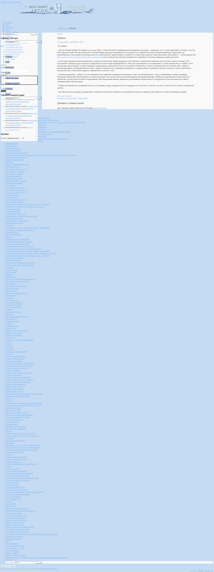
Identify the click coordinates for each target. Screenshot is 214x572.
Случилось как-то (12, 461)
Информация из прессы (14, 213)
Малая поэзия (10, 270)
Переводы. (9, 337)
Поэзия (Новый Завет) (14, 359)
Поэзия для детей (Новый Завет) (18, 366)
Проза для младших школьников (18, 415)
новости (8, 309)
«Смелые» (42, 127)
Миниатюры (10, 277)
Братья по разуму (12, 150)
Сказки (8, 454)
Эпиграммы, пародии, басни (16, 532)
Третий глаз (10, 504)
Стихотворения (11, 485)
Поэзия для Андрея (13, 361)
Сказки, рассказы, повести (15, 459)
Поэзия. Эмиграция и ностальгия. (18, 380)
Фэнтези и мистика (13, 513)
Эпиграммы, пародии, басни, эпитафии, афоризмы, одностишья (31, 534)
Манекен (8, 274)
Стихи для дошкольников (15, 471)
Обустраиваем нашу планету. (17, 316)
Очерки (8, 323)
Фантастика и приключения (16, 508)
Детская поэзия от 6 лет (15, 192)
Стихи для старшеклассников (17, 476)
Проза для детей (12, 410)
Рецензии (9, 443)
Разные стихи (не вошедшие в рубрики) (21, 436)
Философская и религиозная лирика (19, 511)
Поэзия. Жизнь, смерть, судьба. (18, 373)
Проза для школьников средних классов (21, 405)
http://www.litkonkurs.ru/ (48, 569)
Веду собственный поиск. (15, 157)
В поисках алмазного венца (16, 153)
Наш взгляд (10, 295)
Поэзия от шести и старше (16, 368)
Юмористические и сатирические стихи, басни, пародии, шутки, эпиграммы (35, 557)
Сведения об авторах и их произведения (22, 445)
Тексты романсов (12, 499)
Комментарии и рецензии (15, 220)
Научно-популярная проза (15, 293)
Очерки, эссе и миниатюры (16, 330)
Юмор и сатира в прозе (14, 555)
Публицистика (11, 424)
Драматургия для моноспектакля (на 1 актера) (23, 206)
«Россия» (41, 125)
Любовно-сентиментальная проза (19, 265)
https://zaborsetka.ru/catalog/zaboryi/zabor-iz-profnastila (80, 57)
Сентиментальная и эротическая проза (21, 450)
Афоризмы (42, 136)
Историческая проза (13, 218)
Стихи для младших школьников (18, 473)
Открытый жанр (11, 321)
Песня (7, 344)
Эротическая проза (13, 539)
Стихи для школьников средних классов (21, 478)
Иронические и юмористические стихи (21, 216)
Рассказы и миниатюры (14, 440)
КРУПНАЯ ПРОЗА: (12, 235)
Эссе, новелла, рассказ (14, 546)
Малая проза (10, 272)
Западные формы (12, 211)
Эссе (7, 541)
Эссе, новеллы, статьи (14, 548)
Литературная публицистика (17, 244)
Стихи (7, 466)
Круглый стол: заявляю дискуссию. (19, 230)
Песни (7, 342)
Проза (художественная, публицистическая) (23, 403)
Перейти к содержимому (11, 2)
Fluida (201, 571)
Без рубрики (10, 146)
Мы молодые (10, 291)
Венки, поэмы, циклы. (14, 160)
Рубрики (8, 560)
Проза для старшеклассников (17, 417)
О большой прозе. (12, 312)
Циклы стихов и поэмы (14, 522)
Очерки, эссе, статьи (13, 333)
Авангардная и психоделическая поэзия (54, 132)
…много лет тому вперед (48, 120)
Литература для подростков (16, 239)
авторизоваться (100, 108)
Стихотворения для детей (16, 490)
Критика (8, 225)
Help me (41, 129)
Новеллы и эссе (11, 300)
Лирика (8, 237)
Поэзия (8, 354)
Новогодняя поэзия (13, 305)
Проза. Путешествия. (14, 419)
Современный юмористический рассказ (21, 464)
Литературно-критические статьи (19, 246)
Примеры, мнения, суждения (17, 396)
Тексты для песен (12, 497)
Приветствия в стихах (14, 389)
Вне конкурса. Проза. (13, 174)
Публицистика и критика (15, 426)
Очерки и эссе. (11, 326)
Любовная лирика (12, 260)
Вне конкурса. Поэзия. (14, 171)
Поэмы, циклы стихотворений (17, 382)
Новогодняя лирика (13, 302)
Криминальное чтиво (13, 223)
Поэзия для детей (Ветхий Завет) (19, 363)
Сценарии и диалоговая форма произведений (23, 492)
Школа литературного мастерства (19, 527)
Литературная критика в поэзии (18, 242)
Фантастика (10, 506)
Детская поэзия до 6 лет (15, 190)
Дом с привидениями (13, 202)
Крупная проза (11, 232)
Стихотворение (11, 483)
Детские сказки (11, 197)
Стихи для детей (12, 468)
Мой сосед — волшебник (15, 286)
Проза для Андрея (12, 408)
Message (4, 72)
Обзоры (8, 314)
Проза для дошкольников (15, 412)
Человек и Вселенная (14, 525)
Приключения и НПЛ (13, 391)
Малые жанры (43, 118)
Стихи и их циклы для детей (16, 480)
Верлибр (8, 162)
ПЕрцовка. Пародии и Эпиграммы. (19, 340)
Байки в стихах (11, 143)
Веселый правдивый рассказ (16, 164)
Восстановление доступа (14, 52)
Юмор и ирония (11, 550)
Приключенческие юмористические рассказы (23, 394)
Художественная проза (14, 518)
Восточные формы (12, 176)
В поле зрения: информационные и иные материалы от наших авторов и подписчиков (40, 155)
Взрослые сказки (12, 167)
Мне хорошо (10, 284)
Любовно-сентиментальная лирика (19, 263)
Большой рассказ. (12, 148)
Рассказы (9, 438)
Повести (8, 347)
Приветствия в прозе (14, 387)
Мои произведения (12, 45)
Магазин (8, 267)
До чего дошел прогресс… (15, 199)
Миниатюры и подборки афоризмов (19, 279)
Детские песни (11, 195)
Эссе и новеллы (11, 543)
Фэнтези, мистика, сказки (15, 515)
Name (3, 65)
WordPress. (209, 571)
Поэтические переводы (15, 384)
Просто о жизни (11, 422)
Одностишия (10, 319)
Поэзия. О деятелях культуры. (17, 377)
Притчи (8, 398)
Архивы (4, 138)
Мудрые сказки (11, 288)
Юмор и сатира (11, 553)
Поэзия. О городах (13, 375)
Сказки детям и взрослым (15, 457)
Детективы (9, 185)
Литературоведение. (14, 258)
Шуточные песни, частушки (16, 529)
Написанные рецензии (13, 49)
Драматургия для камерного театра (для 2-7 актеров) (27, 204)
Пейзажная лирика (13, 335)
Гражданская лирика (13, 183)
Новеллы (9, 298)
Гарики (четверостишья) (15, 181)
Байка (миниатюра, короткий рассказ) (53, 139)
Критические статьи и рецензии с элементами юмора (27, 228)
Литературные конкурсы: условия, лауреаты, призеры (27, 251)
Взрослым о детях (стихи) (15, 169)
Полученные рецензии (13, 47)
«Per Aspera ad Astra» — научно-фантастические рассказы (61, 122)
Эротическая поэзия (13, 536)
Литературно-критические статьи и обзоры (23, 249)
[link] (7, 39)
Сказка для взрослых (13, 452)
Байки (40, 141)
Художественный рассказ (15, 520)
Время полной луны (13, 178)
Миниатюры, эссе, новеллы (16, 281)
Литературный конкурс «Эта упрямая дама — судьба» (27, 256)
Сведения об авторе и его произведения (22, 447)
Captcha (4, 75)
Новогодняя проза (12, 307)
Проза (66, 28)
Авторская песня (44, 134)
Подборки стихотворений (15, 352)
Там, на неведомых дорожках (17, 494)
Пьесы (8, 431)
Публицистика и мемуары (15, 429)
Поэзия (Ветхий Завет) (14, 356)
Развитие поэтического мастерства (19, 433)
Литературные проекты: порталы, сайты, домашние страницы (30, 253)
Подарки (8, 349)
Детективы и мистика (14, 188)
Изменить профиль (12, 54)
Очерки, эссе (10, 328)
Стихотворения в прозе (14, 487)
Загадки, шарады (12, 209)
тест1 (7, 501)
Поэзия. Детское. (12, 370)
